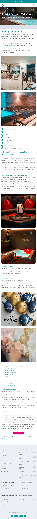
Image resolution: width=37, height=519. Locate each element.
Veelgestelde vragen (6, 463)
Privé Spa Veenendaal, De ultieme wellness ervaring (15, 366)
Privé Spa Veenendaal (7, 363)
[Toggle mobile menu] (35, 4)
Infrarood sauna (5, 458)
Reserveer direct (18, 1)
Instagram (20, 436)
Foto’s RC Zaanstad (23, 491)
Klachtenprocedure (6, 466)
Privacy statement (6, 471)
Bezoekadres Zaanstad (10, 383)
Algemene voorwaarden (7, 473)
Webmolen (27, 512)
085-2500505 (28, 495)
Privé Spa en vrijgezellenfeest (10, 372)
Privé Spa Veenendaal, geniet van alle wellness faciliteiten (16, 364)
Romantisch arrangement (10, 368)
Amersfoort (13, 45)
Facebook (25, 436)
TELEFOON (9, 385)
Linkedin (3, 438)
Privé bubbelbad (5, 455)
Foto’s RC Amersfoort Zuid (6, 503)
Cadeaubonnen (8, 378)
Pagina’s (7, 376)
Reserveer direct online (6, 428)
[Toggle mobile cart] (33, 4)
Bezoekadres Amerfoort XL (11, 380)
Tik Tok (29, 436)
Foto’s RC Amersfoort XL (6, 491)
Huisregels (4, 468)
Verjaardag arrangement (9, 370)
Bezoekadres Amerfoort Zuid (11, 381)
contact (23, 405)
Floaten (3, 460)
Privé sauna (4, 452)
